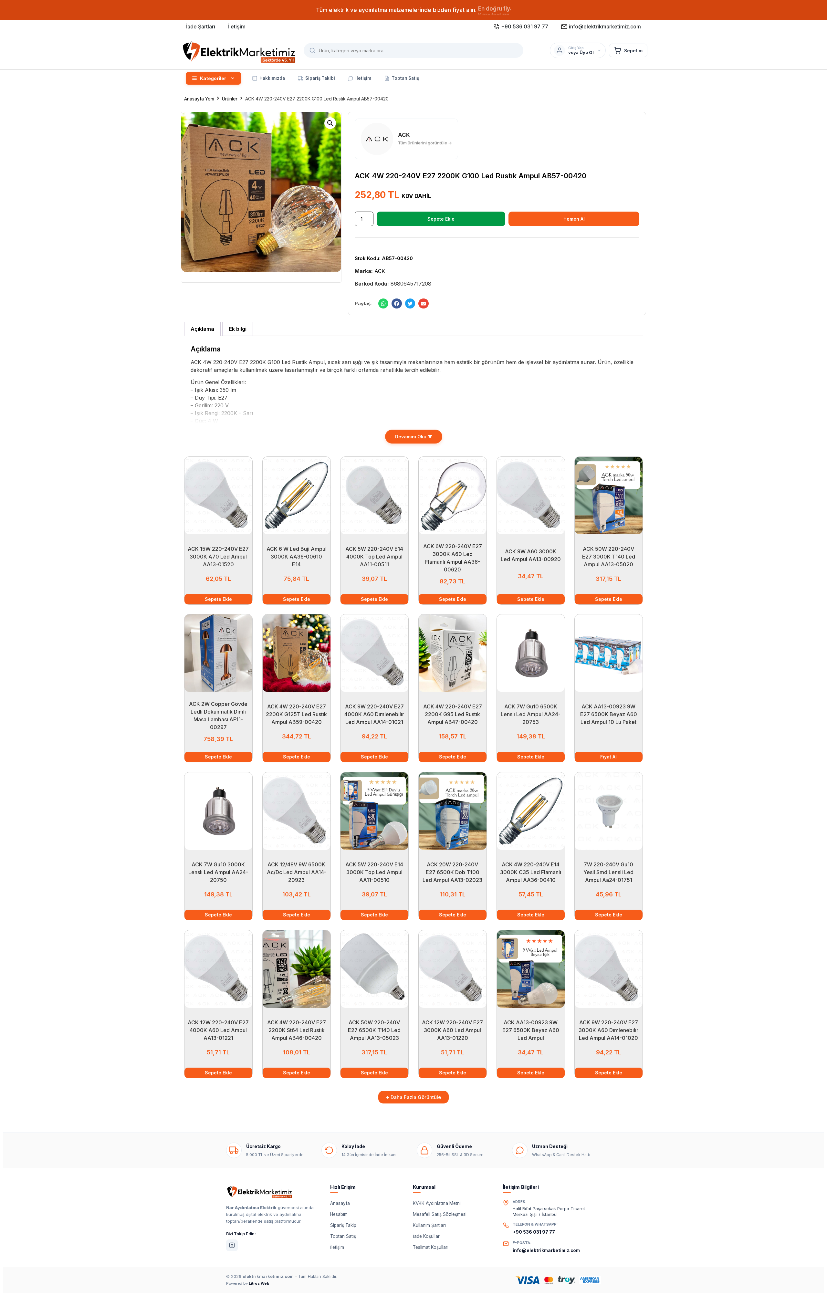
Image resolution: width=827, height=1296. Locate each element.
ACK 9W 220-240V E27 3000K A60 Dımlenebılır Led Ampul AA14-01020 (609, 1030)
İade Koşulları (427, 1236)
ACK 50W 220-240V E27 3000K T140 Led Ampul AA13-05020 (608, 557)
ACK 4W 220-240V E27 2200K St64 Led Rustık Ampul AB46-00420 (296, 1030)
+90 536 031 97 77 (534, 1232)
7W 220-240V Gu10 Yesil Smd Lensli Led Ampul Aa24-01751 (609, 872)
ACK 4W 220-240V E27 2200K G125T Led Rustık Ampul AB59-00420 (296, 714)
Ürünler (229, 98)
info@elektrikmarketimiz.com (546, 1250)
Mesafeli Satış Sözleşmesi (439, 1214)
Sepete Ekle (441, 219)
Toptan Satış (343, 1236)
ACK (379, 271)
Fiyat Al (609, 756)
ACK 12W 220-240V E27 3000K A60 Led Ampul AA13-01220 (452, 1030)
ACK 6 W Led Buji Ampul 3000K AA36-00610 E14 (296, 557)
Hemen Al (574, 219)
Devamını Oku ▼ (413, 436)
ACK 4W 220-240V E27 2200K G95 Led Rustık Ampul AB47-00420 (452, 714)
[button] (330, 123)
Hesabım (339, 1214)
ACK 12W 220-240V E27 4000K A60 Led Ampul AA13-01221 (218, 1030)
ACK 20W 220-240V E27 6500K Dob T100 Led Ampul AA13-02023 (452, 872)
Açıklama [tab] (202, 329)
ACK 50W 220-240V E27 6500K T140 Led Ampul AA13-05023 (374, 1030)
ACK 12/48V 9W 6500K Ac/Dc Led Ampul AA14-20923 (296, 872)
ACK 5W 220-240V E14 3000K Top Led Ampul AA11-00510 (374, 872)
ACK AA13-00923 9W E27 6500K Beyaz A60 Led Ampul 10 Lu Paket (608, 714)
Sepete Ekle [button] (218, 599)
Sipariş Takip (343, 1225)
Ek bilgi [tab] (237, 329)
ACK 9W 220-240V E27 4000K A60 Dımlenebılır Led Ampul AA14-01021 (374, 714)
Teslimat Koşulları (430, 1247)
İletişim (337, 1247)
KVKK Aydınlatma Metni (437, 1203)
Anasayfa (340, 1203)
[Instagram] (232, 1245)
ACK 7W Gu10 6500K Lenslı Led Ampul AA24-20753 (530, 714)
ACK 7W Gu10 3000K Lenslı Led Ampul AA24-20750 (218, 872)
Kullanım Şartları (429, 1225)
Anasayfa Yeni (199, 98)
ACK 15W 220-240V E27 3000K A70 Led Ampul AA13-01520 (218, 557)
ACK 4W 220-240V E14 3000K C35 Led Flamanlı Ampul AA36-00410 (530, 872)
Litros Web (259, 1283)
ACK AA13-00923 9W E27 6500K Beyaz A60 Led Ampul (530, 1030)
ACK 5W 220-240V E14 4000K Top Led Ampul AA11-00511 (374, 557)
